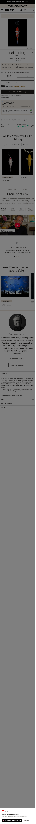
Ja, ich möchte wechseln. (13, 820)
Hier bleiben (26, 820)
